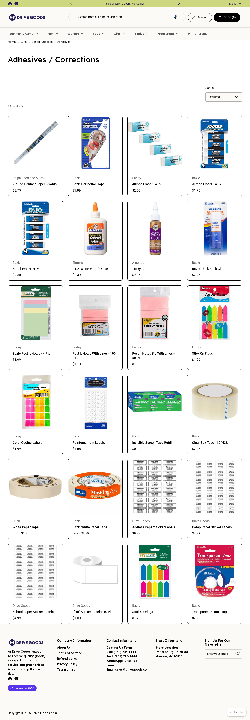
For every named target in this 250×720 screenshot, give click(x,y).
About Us (64, 647)
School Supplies (42, 42)
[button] (175, 17)
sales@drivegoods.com (132, 669)
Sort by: (210, 88)
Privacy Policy (67, 664)
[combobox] (127, 17)
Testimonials (66, 669)
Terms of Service (69, 653)
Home (12, 42)
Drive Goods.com (44, 713)
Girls (24, 42)
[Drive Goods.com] (27, 17)
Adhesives (63, 42)
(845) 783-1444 (125, 652)
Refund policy (67, 658)
